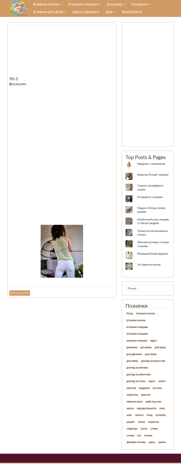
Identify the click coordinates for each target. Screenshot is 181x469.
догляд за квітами (137, 367)
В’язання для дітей (48, 12)
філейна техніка (135, 441)
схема (153, 428)
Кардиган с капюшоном (151, 163)
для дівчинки (134, 353)
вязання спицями (136, 340)
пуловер (160, 414)
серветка (153, 421)
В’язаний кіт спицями (149, 197)
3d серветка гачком (148, 264)
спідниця (131, 428)
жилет (162, 380)
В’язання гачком (46, 4)
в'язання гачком (145, 313)
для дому (145, 347)
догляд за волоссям (153, 360)
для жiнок (150, 353)
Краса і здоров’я (86, 12)
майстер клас (153, 401)
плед (149, 414)
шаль (151, 441)
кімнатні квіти (134, 401)
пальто (139, 414)
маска (130, 408)
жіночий (131, 387)
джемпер (131, 347)
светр (141, 421)
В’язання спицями (82, 4)
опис (162, 408)
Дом (109, 12)
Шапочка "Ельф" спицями (152, 174)
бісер (129, 313)
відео (153, 340)
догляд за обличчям (138, 374)
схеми (130, 435)
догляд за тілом (135, 380)
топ (139, 435)
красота (145, 394)
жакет (151, 380)
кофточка (132, 394)
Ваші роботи (132, 12)
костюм (157, 387)
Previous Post (21, 292)
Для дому (114, 4)
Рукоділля (140, 4)
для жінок (132, 360)
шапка (162, 441)
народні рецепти (146, 408)
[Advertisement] (62, 51)
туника (148, 435)
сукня (143, 428)
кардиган (144, 387)
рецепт (130, 421)
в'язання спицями (137, 326)
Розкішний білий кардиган (152, 253)
